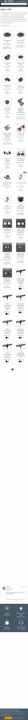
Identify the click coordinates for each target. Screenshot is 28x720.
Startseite (3, 5)
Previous (1, 594)
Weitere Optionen (18, 717)
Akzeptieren (8, 717)
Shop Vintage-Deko (8, 5)
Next (26, 594)
